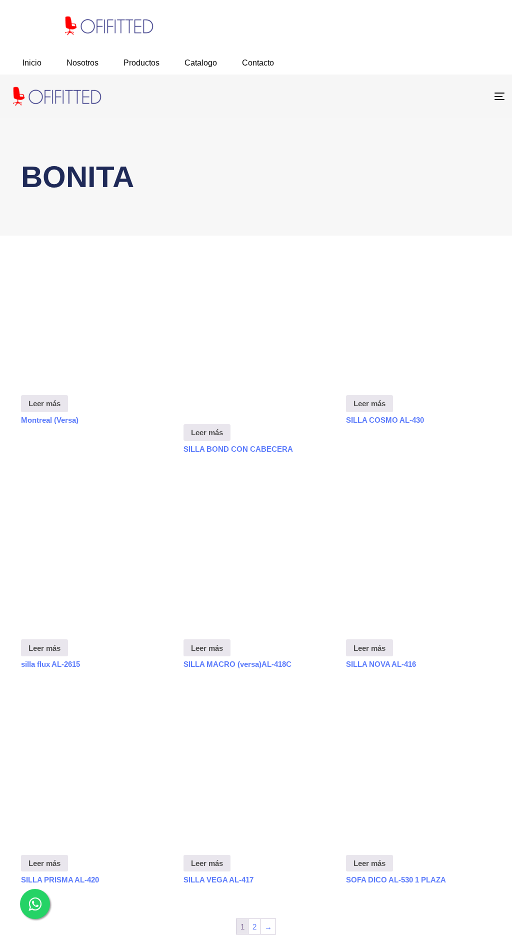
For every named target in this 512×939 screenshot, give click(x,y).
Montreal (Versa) (49, 420)
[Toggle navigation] (421, 96)
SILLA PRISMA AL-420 (60, 879)
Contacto (258, 63)
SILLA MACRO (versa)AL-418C (238, 664)
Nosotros (82, 63)
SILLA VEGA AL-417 (219, 879)
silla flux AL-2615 (50, 664)
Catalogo (200, 63)
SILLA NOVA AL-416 (381, 664)
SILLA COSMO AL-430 (385, 420)
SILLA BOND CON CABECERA (238, 449)
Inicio (32, 63)
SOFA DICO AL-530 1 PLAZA (396, 879)
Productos (142, 63)
